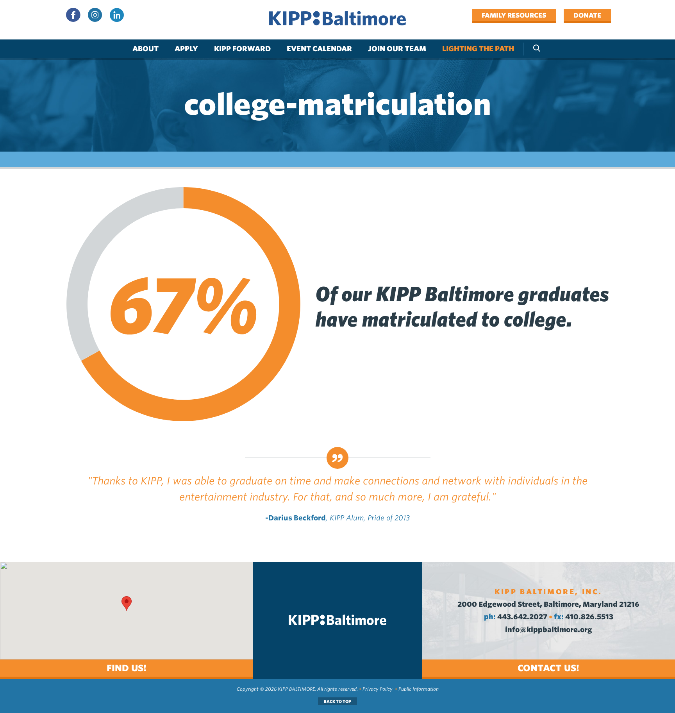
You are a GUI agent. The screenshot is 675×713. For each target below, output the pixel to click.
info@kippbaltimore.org (548, 629)
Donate (587, 15)
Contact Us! (548, 668)
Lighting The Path (478, 49)
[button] (126, 603)
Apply (186, 49)
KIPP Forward (242, 49)
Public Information (418, 689)
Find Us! (126, 668)
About (145, 49)
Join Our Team (397, 49)
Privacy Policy (377, 689)
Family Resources (514, 15)
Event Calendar (319, 49)
